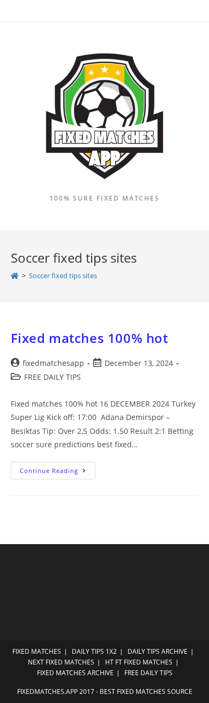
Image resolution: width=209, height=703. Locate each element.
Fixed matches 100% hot (89, 338)
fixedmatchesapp (53, 363)
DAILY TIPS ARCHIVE (158, 651)
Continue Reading (57, 472)
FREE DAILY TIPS (52, 377)
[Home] (15, 275)
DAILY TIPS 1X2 (94, 651)
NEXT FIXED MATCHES (61, 662)
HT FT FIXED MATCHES (139, 662)
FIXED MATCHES (36, 651)
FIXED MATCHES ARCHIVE (75, 672)
